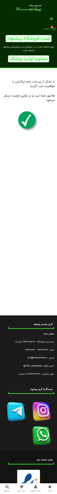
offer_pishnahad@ (32, 366)
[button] (51, 18)
